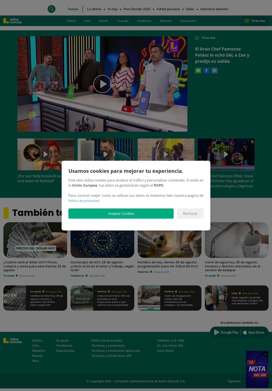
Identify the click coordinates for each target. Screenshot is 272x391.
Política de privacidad (83, 201)
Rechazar (190, 213)
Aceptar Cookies (121, 213)
